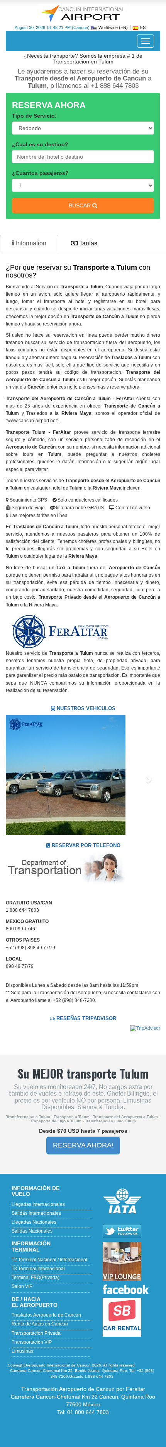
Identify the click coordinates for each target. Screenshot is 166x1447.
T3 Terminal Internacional (38, 1268)
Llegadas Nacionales (34, 1222)
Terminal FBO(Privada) (35, 1277)
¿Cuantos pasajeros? (40, 173)
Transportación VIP (32, 1342)
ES (143, 27)
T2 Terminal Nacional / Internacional (49, 1259)
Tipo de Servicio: (34, 116)
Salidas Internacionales (36, 1213)
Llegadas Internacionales (38, 1204)
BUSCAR (80, 205)
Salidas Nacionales (32, 1231)
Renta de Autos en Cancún (40, 1324)
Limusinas (22, 1351)
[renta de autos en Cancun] (131, 1317)
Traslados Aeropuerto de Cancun (46, 1315)
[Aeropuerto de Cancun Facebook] (131, 1289)
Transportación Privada (36, 1333)
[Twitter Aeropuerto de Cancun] (131, 1231)
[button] (17, 775)
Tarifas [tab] (87, 243)
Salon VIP (22, 1286)
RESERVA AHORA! (83, 1145)
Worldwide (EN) (113, 27)
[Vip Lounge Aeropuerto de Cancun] (131, 1261)
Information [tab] (30, 243)
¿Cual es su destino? (40, 144)
